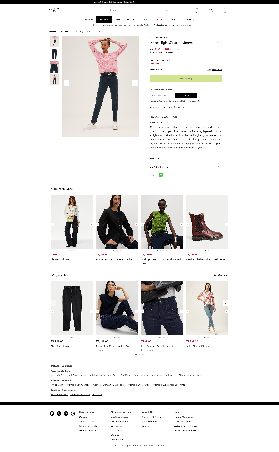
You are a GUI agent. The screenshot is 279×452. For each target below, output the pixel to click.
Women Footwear (59, 394)
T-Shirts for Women (82, 375)
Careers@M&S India (151, 416)
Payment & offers (119, 421)
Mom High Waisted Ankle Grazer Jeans (114, 348)
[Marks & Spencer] (54, 13)
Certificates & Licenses (185, 430)
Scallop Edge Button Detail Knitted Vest (161, 261)
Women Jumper (195, 375)
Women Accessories (80, 394)
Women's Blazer (177, 375)
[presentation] (52, 224)
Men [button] (117, 19)
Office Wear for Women (62, 384)
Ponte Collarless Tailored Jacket (114, 259)
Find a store (117, 439)
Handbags (97, 394)
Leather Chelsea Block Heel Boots (205, 259)
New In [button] (89, 19)
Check (186, 95)
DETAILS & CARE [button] (159, 166)
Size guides (116, 426)
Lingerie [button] (131, 19)
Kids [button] (146, 19)
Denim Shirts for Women (89, 384)
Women (53, 31)
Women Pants (141, 375)
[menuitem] (89, 19)
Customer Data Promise (185, 426)
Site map (115, 435)
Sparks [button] (190, 19)
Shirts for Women (102, 375)
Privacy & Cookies (183, 421)
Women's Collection (60, 375)
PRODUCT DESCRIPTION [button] (163, 116)
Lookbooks (116, 430)
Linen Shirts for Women (149, 384)
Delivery (83, 416)
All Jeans (65, 31)
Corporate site (149, 421)
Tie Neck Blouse (60, 259)
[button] (135, 83)
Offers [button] (159, 19)
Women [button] (104, 19)
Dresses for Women (122, 375)
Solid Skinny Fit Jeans (198, 346)
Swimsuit (107, 384)
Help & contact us (88, 430)
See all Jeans (220, 274)
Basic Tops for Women (124, 384)
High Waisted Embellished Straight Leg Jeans (160, 348)
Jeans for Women (158, 375)
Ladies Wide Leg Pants (174, 384)
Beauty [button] (175, 19)
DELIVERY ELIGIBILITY (161, 89)
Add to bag (186, 78)
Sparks (145, 426)
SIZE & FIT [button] (155, 158)
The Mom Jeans (60, 346)
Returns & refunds (88, 426)
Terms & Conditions (183, 416)
